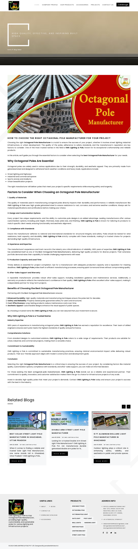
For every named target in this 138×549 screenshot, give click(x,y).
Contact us (45, 511)
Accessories (82, 5)
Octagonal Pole (78, 510)
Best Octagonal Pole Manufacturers (54, 252)
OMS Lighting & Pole (16, 205)
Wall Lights (76, 523)
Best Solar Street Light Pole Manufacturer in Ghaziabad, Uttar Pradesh (26, 437)
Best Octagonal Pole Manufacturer (39, 293)
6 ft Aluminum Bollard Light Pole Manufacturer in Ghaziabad (110, 437)
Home (36, 5)
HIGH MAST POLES (78, 506)
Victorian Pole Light (80, 514)
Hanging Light (90, 523)
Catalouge (123, 4)
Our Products (67, 5)
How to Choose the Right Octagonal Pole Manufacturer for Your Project (59, 138)
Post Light (88, 518)
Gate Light (76, 518)
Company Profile (50, 5)
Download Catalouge (49, 515)
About (43, 506)
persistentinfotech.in (51, 546)
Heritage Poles (77, 527)
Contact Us (108, 5)
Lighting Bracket (78, 531)
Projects (95, 5)
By (28, 444)
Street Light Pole (78, 535)
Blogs (53, 506)
